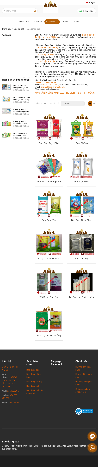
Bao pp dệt (19, 29)
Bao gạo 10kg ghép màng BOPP (81, 221)
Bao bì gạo (82, 143)
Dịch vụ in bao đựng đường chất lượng (21, 98)
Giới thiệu (37, 22)
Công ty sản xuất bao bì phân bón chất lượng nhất (20, 123)
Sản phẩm (51, 22)
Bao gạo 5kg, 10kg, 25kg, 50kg (49, 144)
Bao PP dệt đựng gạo (49, 181)
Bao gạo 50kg (81, 181)
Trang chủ (23, 22)
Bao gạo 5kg (81, 258)
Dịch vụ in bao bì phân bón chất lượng (20, 135)
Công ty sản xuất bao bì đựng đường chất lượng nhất (21, 111)
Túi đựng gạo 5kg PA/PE (49, 298)
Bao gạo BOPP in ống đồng (49, 337)
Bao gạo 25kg (49, 220)
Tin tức (65, 22)
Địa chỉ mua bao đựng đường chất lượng (20, 87)
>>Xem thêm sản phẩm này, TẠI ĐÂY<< (53, 59)
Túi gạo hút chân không (82, 297)
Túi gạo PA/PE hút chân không (49, 260)
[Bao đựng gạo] (50, 5)
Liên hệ (76, 22)
